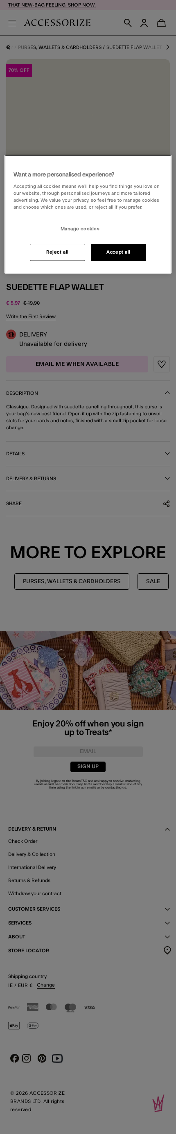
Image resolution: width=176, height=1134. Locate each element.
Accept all (118, 252)
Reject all (57, 252)
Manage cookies (80, 229)
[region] (88, 214)
